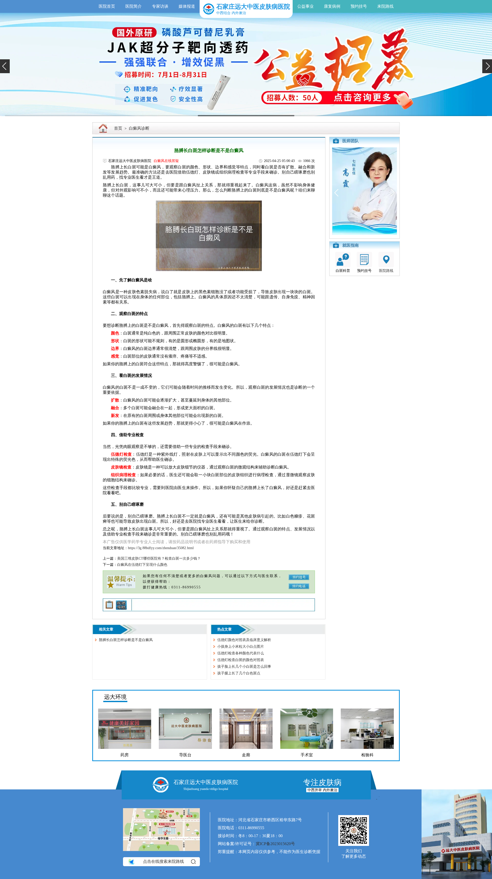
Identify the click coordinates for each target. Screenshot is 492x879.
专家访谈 (160, 6)
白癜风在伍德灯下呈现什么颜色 (142, 565)
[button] (5, 66)
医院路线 (386, 271)
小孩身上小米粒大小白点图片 (240, 646)
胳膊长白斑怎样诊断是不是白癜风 (126, 640)
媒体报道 (187, 6)
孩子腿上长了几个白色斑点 (238, 673)
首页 (118, 128)
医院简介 (133, 6)
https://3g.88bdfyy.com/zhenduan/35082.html (161, 548)
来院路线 (385, 6)
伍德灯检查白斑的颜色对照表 (240, 660)
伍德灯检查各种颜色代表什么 (240, 653)
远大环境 (115, 697)
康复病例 (332, 6)
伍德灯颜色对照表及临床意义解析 (244, 640)
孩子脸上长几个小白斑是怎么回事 (244, 666)
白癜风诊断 (139, 128)
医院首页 (107, 6)
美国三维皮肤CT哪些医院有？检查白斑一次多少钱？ (159, 558)
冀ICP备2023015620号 (275, 844)
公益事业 (305, 6)
